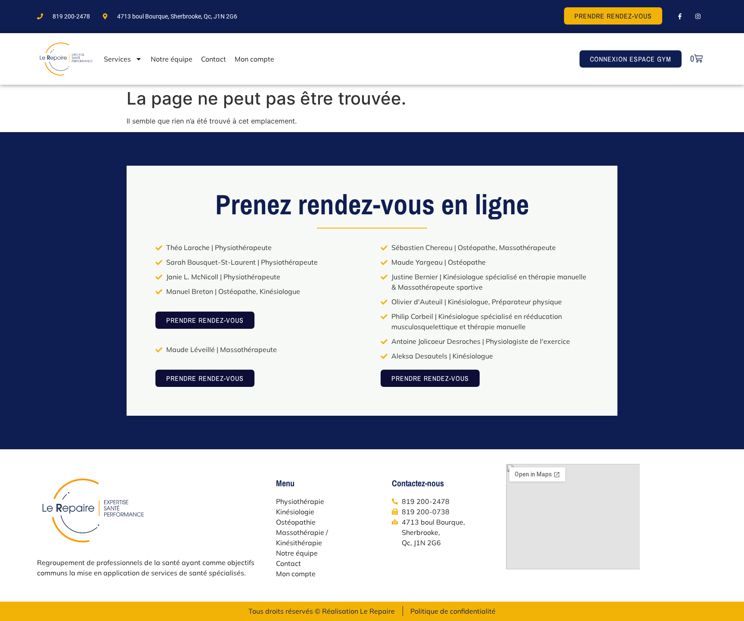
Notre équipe (171, 59)
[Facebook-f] (680, 16)
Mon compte (254, 59)
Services (117, 59)
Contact (213, 59)
